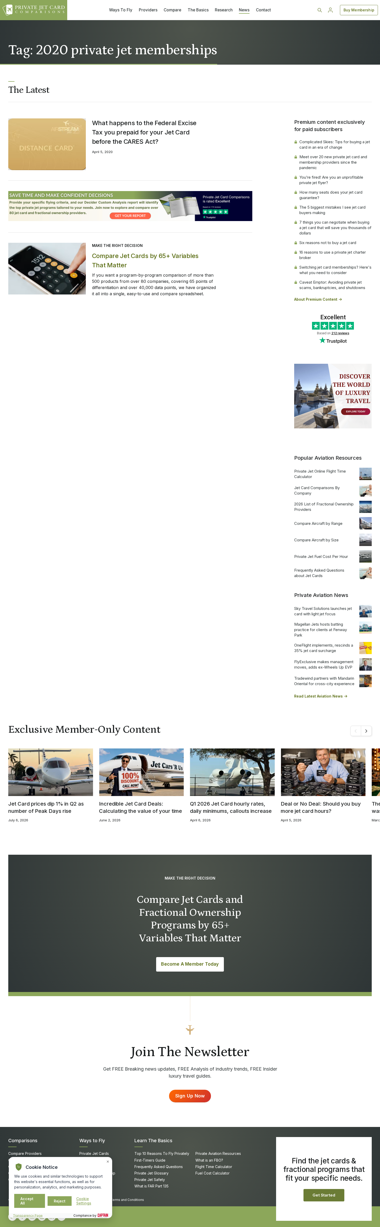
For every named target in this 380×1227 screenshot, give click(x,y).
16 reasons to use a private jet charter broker (332, 255)
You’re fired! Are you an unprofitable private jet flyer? (331, 180)
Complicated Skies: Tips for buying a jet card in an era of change (334, 144)
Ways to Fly (92, 1140)
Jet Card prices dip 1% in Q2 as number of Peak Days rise (46, 807)
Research (224, 9)
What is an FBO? (209, 1160)
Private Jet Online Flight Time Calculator (320, 474)
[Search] (320, 10)
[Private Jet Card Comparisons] (33, 10)
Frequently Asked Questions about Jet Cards (319, 573)
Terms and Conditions (127, 1200)
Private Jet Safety (149, 1179)
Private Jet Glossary (151, 1173)
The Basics (198, 9)
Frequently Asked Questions (158, 1166)
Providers (148, 9)
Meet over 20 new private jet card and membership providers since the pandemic (333, 162)
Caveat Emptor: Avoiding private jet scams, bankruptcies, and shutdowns (332, 285)
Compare (172, 9)
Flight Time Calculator (213, 1166)
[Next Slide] (366, 731)
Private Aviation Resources (218, 1153)
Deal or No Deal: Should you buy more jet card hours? (321, 807)
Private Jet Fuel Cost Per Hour (321, 556)
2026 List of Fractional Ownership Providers (324, 507)
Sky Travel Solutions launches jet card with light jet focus (323, 611)
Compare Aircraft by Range (318, 523)
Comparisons (22, 1140)
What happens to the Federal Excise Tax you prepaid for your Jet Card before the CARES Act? (144, 132)
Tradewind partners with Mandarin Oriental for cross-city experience (324, 681)
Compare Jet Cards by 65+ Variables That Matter (145, 260)
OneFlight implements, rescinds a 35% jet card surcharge (323, 648)
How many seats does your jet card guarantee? (330, 195)
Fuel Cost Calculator (212, 1173)
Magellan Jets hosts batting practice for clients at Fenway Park (320, 630)
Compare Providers (25, 1153)
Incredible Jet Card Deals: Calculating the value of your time (140, 807)
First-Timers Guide (149, 1160)
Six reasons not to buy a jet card (327, 242)
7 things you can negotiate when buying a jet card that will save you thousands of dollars (335, 228)
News (244, 9)
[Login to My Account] (330, 10)
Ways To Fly (120, 9)
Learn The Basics (153, 1140)
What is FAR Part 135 (151, 1186)
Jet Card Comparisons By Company (317, 490)
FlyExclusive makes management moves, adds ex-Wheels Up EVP (323, 664)
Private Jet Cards (94, 1153)
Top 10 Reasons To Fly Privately (161, 1153)
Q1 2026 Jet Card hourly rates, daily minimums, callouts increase (231, 807)
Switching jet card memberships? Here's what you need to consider (335, 270)
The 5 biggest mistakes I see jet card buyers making (332, 210)
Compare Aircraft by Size (316, 539)
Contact (263, 9)
